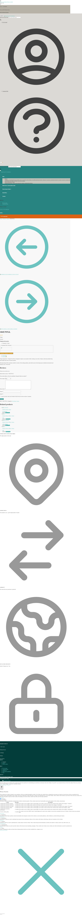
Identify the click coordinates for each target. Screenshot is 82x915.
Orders (3, 762)
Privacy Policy (5, 764)
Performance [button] (2, 816)
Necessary (3, 798)
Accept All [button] (8, 784)
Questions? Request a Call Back (6, 353)
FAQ (3, 772)
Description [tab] (4, 355)
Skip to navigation (3, 1)
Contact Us (4, 770)
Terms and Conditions (6, 771)
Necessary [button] (2, 797)
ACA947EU (4, 411)
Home (1, 218)
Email (1, 394)
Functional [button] (2, 813)
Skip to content (10, 1)
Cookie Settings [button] (3, 784)
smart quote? (5, 216)
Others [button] (1, 826)
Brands (4, 218)
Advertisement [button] (3, 823)
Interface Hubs (5, 409)
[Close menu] (0, 0)
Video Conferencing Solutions (4, 12)
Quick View (7, 412)
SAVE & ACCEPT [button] (3, 830)
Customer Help (5, 91)
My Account (4, 22)
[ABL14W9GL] (27, 420)
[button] (1, 162)
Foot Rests (14, 401)
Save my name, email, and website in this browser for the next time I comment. (16, 396)
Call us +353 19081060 (4, 209)
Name (1, 391)
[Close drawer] (0, 4)
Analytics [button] (2, 820)
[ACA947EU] (27, 407)
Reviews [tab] (4, 356)
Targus (7, 218)
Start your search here (4, 17)
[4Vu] (27, 413)
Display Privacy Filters (6, 415)
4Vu (3, 417)
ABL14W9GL (5, 424)
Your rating (2, 378)
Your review (2, 388)
